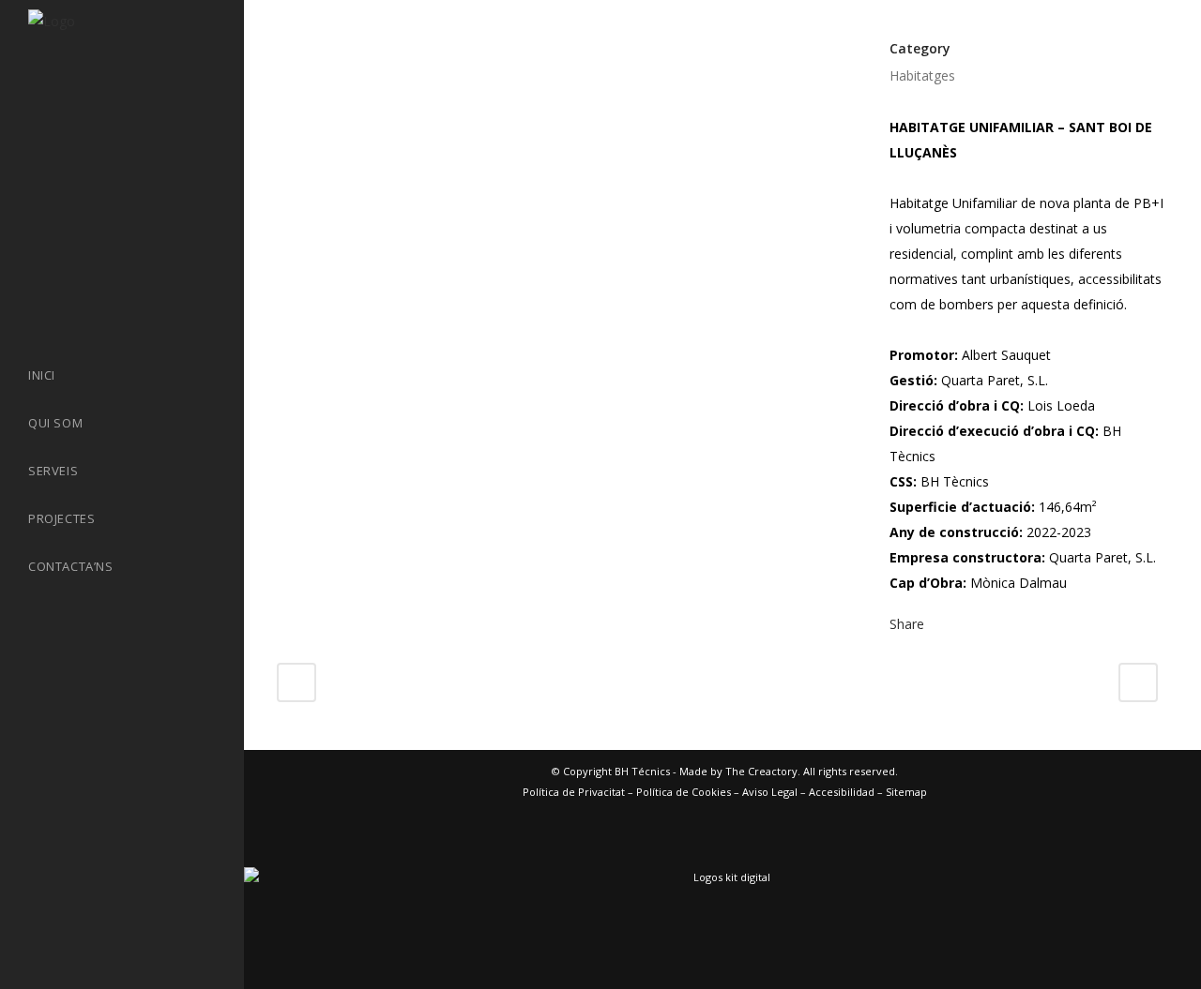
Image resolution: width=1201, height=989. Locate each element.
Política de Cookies (683, 792)
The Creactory (761, 771)
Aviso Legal (770, 792)
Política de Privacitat (574, 792)
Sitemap (906, 792)
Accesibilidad (841, 792)
